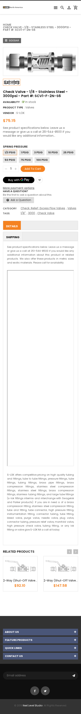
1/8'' (23, 213)
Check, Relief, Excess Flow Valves (43, 208)
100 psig (42, 160)
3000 (31, 213)
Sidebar (13, 40)
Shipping (12, 237)
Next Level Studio (32, 705)
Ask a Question (20, 200)
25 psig (68, 152)
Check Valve (45, 213)
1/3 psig (10, 152)
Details (12, 226)
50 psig (10, 160)
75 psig (26, 160)
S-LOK (20, 113)
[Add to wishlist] (39, 180)
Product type (13, 107)
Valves (71, 208)
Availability (11, 102)
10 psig (53, 152)
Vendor (8, 113)
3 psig (38, 152)
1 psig (25, 152)
